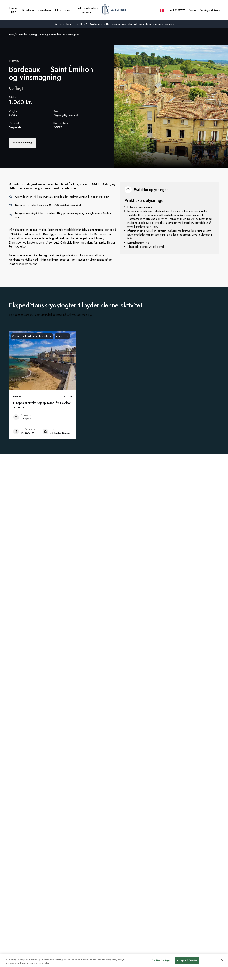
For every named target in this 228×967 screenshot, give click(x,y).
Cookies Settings (161, 960)
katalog (44, 34)
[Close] (222, 960)
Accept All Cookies (187, 960)
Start (11, 34)
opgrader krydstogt (26, 34)
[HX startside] (114, 9)
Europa (14, 61)
